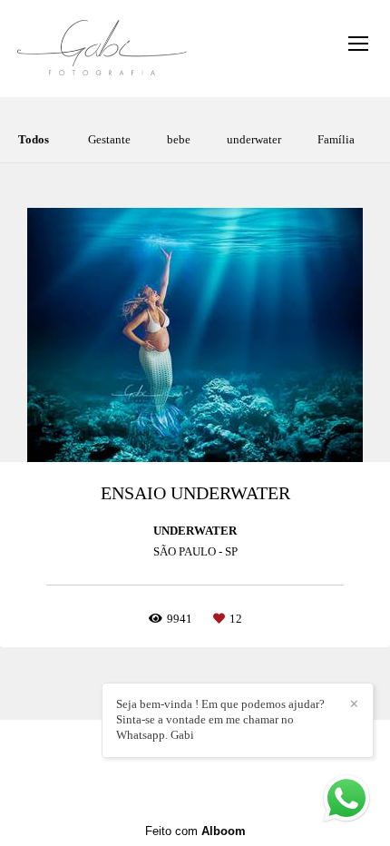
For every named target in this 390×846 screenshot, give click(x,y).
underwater (254, 139)
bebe (178, 139)
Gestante (109, 139)
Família (336, 139)
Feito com (195, 831)
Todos (33, 139)
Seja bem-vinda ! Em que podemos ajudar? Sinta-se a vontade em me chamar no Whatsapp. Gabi (220, 719)
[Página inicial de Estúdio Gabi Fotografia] (102, 49)
